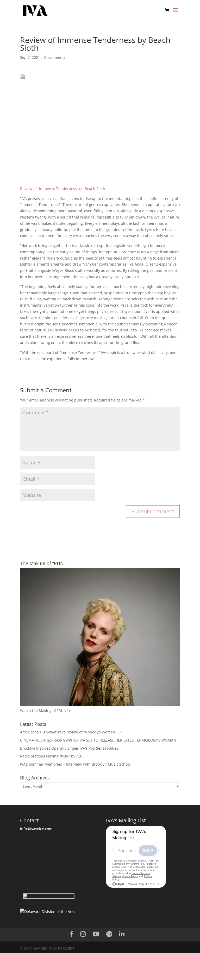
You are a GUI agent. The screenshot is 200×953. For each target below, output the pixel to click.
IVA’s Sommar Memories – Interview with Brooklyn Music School (75, 764)
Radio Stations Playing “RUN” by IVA (51, 756)
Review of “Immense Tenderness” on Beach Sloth (62, 188)
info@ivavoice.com (36, 828)
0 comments (55, 57)
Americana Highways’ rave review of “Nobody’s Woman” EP (71, 732)
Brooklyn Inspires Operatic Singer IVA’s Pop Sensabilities (69, 748)
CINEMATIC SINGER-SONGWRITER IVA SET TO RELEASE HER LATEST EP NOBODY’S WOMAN (98, 740)
